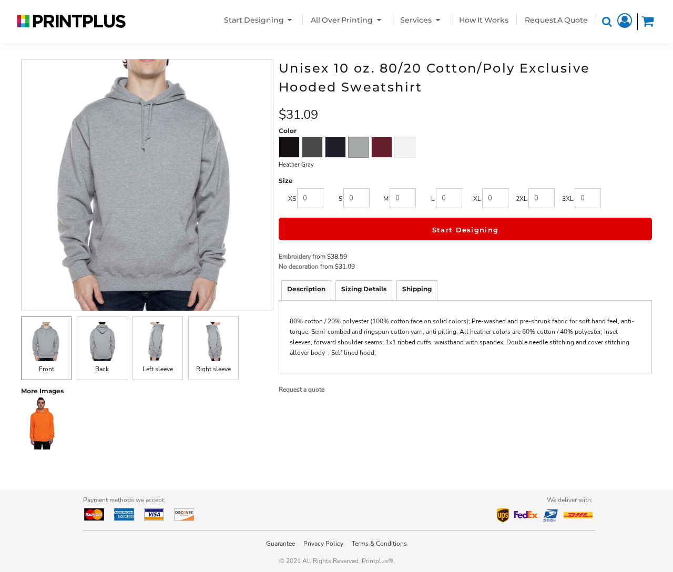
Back (102, 369)
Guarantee (280, 543)
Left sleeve (157, 369)
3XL (568, 199)
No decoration (299, 266)
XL (477, 199)
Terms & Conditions (379, 543)
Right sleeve (213, 369)
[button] (259, 19)
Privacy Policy (323, 543)
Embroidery (295, 256)
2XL (521, 199)
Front (46, 369)
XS (292, 199)
